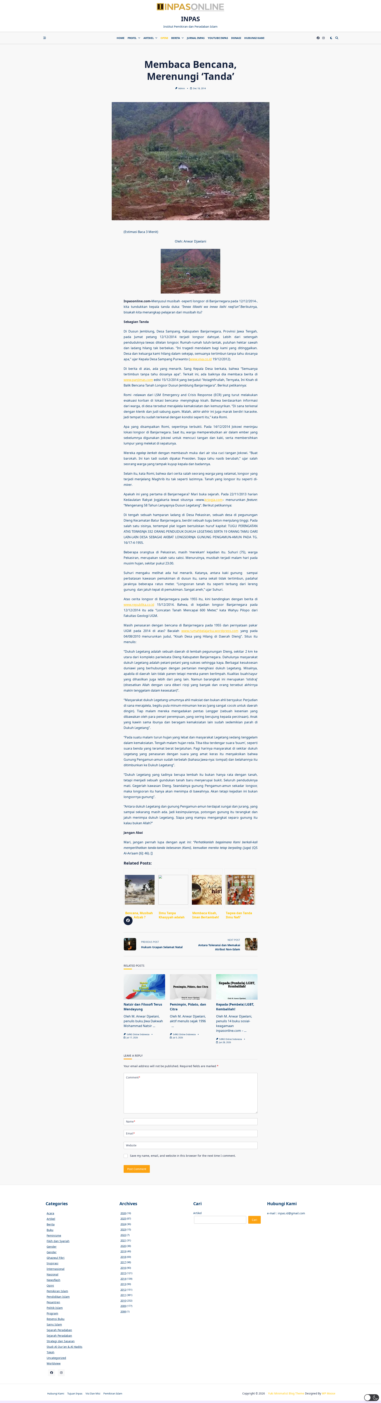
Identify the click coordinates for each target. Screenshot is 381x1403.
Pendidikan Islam (58, 1297)
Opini (164, 38)
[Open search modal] (336, 38)
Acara (50, 1213)
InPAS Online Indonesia (138, 1034)
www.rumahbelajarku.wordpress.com (209, 631)
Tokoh (50, 1352)
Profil (132, 38)
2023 (123, 1229)
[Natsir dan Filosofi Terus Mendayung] (144, 987)
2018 (123, 1257)
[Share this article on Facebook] (128, 920)
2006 (123, 1311)
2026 (123, 1213)
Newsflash (53, 1280)
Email (130, 1133)
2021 (123, 1240)
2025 (123, 1218)
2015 (123, 1273)
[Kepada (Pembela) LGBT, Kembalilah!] (237, 987)
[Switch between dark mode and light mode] (331, 38)
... (154, 1026)
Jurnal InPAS (196, 38)
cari (254, 1220)
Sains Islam (54, 1324)
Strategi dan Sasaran (61, 1341)
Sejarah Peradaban (59, 1330)
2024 (123, 1224)
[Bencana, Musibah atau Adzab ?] (139, 888)
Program (52, 1313)
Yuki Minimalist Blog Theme (286, 1393)
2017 (123, 1262)
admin (181, 88)
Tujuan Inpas (74, 1393)
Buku (50, 1230)
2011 (123, 1295)
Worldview (54, 1363)
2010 (123, 1300)
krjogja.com (213, 500)
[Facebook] (318, 38)
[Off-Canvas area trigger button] (44, 38)
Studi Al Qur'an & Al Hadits (64, 1347)
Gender (52, 1246)
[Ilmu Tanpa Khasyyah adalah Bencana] (173, 888)
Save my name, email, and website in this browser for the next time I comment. (183, 1156)
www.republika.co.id (139, 604)
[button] (371, 1397)
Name (130, 1121)
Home (120, 38)
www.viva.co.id (201, 359)
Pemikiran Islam (57, 1291)
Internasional (55, 1269)
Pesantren (53, 1302)
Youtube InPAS (218, 38)
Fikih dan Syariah (58, 1241)
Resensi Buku (55, 1319)
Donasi (236, 38)
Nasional (52, 1274)
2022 (123, 1235)
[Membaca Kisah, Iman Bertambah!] (206, 888)
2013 (123, 1284)
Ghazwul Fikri (55, 1258)
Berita (175, 38)
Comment (133, 1077)
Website (131, 1145)
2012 (123, 1289)
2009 (123, 1306)
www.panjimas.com (138, 380)
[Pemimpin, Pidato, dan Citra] (190, 987)
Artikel (148, 38)
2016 (123, 1268)
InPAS (190, 18)
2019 (123, 1251)
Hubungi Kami (254, 38)
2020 (123, 1246)
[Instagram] (323, 38)
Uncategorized (56, 1358)
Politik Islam (55, 1308)
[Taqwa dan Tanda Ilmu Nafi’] (240, 888)
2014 (123, 1278)
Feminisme (54, 1235)
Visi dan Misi (93, 1393)
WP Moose (328, 1393)
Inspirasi (52, 1263)
